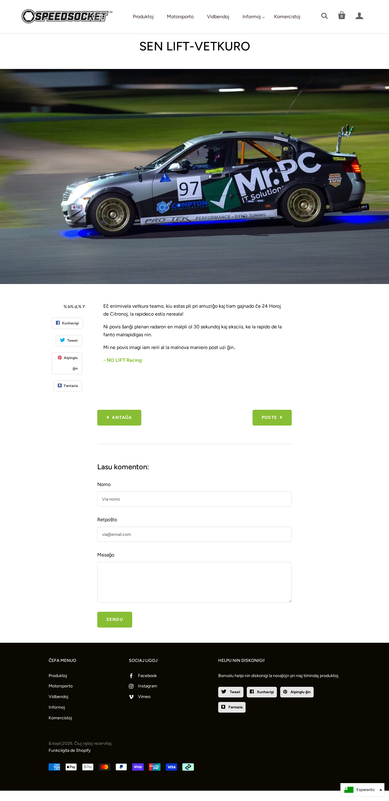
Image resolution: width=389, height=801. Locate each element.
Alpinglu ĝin (300, 692)
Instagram (147, 686)
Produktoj (143, 16)
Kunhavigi (265, 692)
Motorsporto (180, 16)
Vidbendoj (218, 16)
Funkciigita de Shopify (70, 750)
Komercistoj (287, 16)
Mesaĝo (105, 555)
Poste (269, 417)
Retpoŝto (107, 519)
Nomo (104, 484)
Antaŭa (122, 417)
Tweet (234, 692)
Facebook (147, 675)
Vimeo (144, 696)
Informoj (252, 16)
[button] (362, 789)
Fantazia (235, 707)
